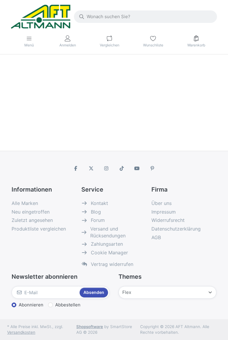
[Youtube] (137, 168)
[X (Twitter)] (91, 168)
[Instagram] (106, 168)
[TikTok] (121, 168)
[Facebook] (75, 168)
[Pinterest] (152, 168)
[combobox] (145, 16)
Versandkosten (21, 332)
